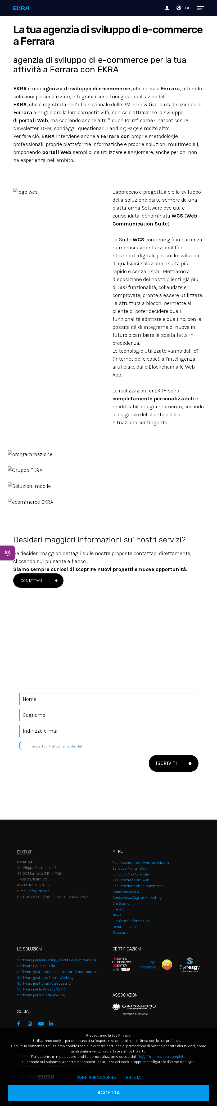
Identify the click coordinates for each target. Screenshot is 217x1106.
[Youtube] (42, 1024)
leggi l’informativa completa (162, 1056)
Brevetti (119, 909)
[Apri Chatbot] (7, 553)
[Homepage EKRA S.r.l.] (21, 9)
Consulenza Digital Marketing (136, 897)
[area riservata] (168, 8)
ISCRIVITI (166, 763)
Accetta (108, 1093)
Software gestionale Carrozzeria (44, 983)
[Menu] (197, 8)
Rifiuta (133, 1077)
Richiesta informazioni (131, 921)
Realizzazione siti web (130, 880)
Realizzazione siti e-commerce (138, 886)
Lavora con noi (124, 926)
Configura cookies (96, 1077)
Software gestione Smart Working (45, 977)
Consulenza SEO (125, 892)
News (116, 915)
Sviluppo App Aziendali (131, 874)
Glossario (120, 932)
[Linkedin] (53, 1024)
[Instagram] (32, 1024)
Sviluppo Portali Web (129, 868)
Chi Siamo (120, 903)
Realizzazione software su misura (140, 862)
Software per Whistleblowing (41, 995)
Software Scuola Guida (36, 966)
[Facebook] (21, 1024)
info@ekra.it (38, 891)
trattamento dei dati (66, 746)
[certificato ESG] (186, 964)
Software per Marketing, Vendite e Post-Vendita (56, 960)
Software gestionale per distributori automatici (57, 972)
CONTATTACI (31, 580)
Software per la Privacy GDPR (41, 989)
